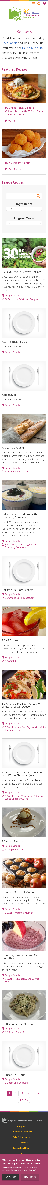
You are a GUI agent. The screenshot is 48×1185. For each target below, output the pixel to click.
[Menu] (33, 4)
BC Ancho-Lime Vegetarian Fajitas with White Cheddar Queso (25, 797)
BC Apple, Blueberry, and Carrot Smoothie (22, 980)
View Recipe (14, 121)
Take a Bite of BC (33, 48)
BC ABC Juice (11, 661)
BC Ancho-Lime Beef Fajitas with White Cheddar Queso (25, 728)
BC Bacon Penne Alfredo (17, 1032)
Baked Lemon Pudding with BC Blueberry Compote (21, 546)
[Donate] (44, 3)
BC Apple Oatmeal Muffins (19, 912)
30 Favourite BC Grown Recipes (21, 299)
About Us (21, 1153)
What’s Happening (21, 1137)
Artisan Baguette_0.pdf (17, 471)
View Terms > (30, 1170)
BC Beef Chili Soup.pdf (17, 1082)
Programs (21, 1126)
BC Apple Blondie (14, 849)
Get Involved (22, 1142)
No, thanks (30, 1176)
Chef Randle (9, 43)
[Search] (38, 3)
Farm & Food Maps (21, 1148)
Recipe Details (12, 295)
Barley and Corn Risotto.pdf (19, 598)
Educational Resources (21, 1131)
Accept (12, 1176)
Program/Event (24, 218)
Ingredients (24, 204)
